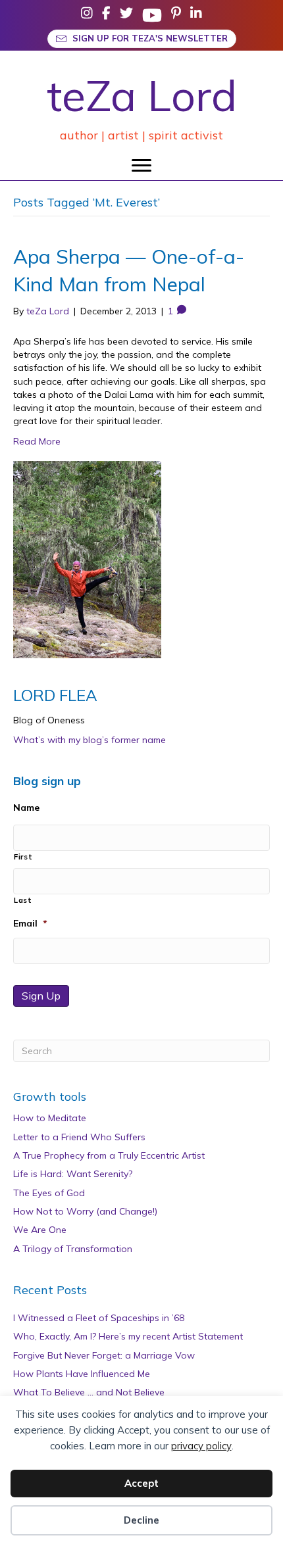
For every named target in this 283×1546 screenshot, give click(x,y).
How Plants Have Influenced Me (81, 1374)
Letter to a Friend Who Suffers (79, 1137)
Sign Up (41, 995)
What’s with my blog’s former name (89, 740)
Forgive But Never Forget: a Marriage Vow (104, 1355)
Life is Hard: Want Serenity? (72, 1174)
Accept (141, 1483)
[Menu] (141, 166)
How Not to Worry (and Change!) (85, 1211)
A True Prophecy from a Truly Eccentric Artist (109, 1155)
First (23, 856)
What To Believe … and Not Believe (89, 1392)
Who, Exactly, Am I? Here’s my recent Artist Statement (128, 1336)
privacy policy (201, 1445)
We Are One (39, 1230)
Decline (141, 1520)
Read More (37, 441)
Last (23, 900)
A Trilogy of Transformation (72, 1249)
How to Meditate (49, 1118)
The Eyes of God (49, 1193)
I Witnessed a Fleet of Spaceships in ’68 (98, 1318)
